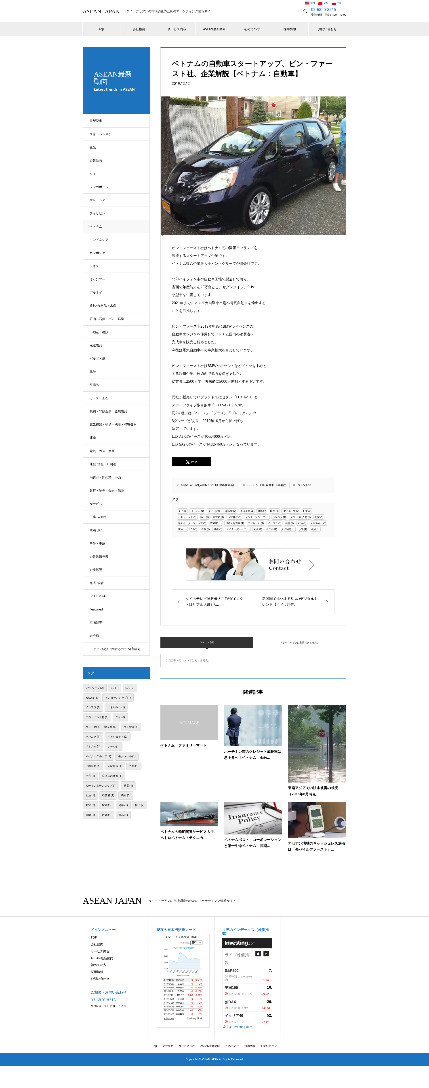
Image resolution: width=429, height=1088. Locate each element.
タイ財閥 (286, 529)
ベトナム (96, 226)
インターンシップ (255, 517)
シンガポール (99, 187)
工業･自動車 (98, 517)
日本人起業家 (233, 523)
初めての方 (252, 29)
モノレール (254, 523)
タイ (93, 173)
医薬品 (94, 385)
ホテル (269, 529)
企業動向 (96, 160)
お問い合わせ (327, 29)
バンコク (277, 517)
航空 (272, 511)
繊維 (216, 529)
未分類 (94, 636)
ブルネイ (96, 292)
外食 (256, 529)
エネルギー (316, 523)
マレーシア (97, 200)
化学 (93, 371)
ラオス (94, 266)
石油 (300, 523)
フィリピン (97, 213)
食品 (313, 529)
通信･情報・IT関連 (103, 464)
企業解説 (96, 569)
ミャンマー (97, 279)
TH (339, 3)
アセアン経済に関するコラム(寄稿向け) (115, 651)
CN (326, 3)
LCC (305, 511)
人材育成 (233, 517)
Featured (96, 609)
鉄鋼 (203, 529)
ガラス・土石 (99, 398)
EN (313, 3)
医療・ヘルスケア (102, 134)
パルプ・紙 (97, 358)
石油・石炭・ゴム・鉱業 (107, 319)
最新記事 (96, 121)
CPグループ (289, 511)
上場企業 (245, 511)
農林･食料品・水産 (103, 305)
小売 (301, 529)
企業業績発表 (99, 556)
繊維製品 (96, 345)
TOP (94, 937)
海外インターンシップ (190, 523)
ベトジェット (185, 517)
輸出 (202, 517)
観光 (93, 147)
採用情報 (290, 29)
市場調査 (96, 622)
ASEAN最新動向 (214, 29)
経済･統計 (97, 583)
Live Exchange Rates (183, 937)
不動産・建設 (99, 332)
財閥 (260, 511)
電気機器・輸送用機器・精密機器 (113, 424)
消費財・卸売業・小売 (105, 477)
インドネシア (99, 239)
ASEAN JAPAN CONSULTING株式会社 (213, 485)
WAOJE (214, 523)
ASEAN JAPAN (101, 11)
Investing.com (242, 1026)
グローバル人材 (298, 517)
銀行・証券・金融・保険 (107, 490)
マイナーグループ (236, 529)
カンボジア (97, 253)
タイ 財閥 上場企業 (220, 511)
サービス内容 (176, 29)
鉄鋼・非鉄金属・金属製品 (108, 411)
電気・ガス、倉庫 (102, 451)
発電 (287, 523)
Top (101, 29)
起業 (317, 517)
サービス (96, 503)
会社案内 (97, 944)
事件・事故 (97, 543)
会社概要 (139, 29)
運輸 (93, 437)
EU (192, 529)
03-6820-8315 (323, 9)
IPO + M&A (98, 596)
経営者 (216, 517)
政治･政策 (97, 530)
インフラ (273, 523)
